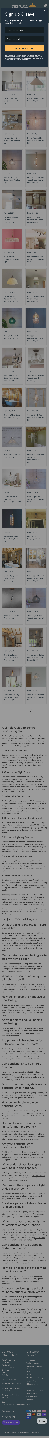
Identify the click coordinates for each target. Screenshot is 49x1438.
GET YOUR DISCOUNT (24, 48)
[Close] (45, 10)
